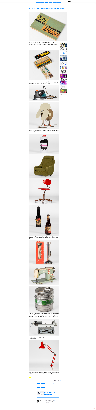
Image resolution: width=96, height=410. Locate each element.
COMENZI (46, 396)
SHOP (38, 389)
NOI (54, 383)
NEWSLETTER (47, 402)
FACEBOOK (38, 383)
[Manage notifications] (94, 408)
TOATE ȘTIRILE (63, 53)
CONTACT (55, 387)
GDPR (53, 400)
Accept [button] (69, 1)
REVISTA (51, 387)
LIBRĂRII (50, 396)
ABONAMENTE (48, 394)
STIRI (47, 387)
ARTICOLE (39, 385)
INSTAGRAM (43, 383)
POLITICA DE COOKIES (48, 400)
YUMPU (43, 387)
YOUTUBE (39, 387)
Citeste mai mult (73, 1)
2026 (45, 393)
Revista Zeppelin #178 (49, 392)
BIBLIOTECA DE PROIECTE (49, 383)
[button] (95, 4)
